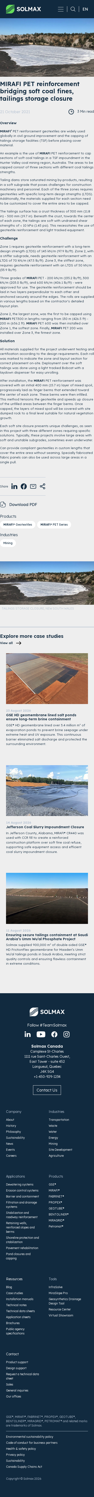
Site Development (60, 1149)
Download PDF (23, 504)
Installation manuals (20, 1299)
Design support (16, 1368)
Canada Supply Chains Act (24, 1466)
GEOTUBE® (56, 1208)
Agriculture (56, 1155)
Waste (53, 1125)
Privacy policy (15, 1454)
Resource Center (60, 1309)
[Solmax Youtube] (41, 1034)
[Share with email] (33, 486)
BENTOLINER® (59, 1214)
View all (6, 643)
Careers (11, 1155)
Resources (14, 1279)
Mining (8, 543)
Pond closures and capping (18, 1256)
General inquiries (17, 1390)
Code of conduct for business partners (32, 1442)
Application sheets (18, 1317)
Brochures (13, 1323)
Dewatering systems (20, 1184)
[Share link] (43, 486)
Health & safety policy (21, 1448)
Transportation (59, 1119)
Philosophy (13, 1131)
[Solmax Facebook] (54, 1034)
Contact (12, 1354)
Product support (17, 1362)
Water (53, 1131)
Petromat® (56, 1226)
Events (10, 1149)
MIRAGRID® (56, 1220)
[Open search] (71, 9)
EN (85, 9)
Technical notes (16, 1305)
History (11, 1125)
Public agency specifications (15, 1331)
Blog (9, 1287)
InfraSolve (55, 1287)
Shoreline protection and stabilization (22, 1240)
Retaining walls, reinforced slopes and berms (20, 1227)
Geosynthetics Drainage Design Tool (65, 1301)
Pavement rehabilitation (22, 1248)
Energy (53, 1137)
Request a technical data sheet (22, 1376)
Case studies (14, 1293)
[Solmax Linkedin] (28, 1034)
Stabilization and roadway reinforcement (22, 1215)
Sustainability (15, 1137)
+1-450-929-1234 (47, 1076)
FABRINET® (56, 1196)
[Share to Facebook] (24, 486)
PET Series (54, 524)
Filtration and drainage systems (21, 1205)
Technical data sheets (20, 1311)
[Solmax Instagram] (66, 1034)
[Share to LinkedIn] (14, 486)
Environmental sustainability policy (29, 1436)
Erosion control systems (22, 1190)
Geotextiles (17, 524)
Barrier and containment (22, 1196)
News (9, 1143)
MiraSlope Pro (58, 1293)
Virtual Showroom (61, 1315)
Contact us (47, 1090)
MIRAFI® (54, 1190)
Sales (9, 1384)
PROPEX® (55, 1202)
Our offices (13, 1396)
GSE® (52, 1184)
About (10, 1119)
